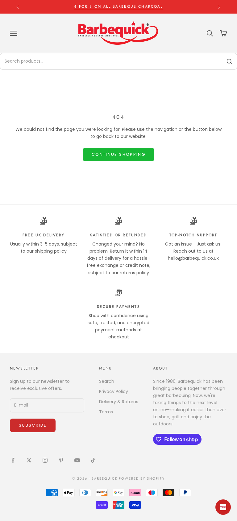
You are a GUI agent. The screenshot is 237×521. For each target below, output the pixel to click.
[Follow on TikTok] (93, 460)
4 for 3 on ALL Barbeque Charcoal (118, 5)
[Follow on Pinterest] (61, 460)
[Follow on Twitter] (29, 460)
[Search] (229, 61)
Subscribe (33, 425)
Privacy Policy (113, 391)
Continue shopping (118, 154)
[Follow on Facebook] (13, 460)
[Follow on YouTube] (77, 460)
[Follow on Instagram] (45, 460)
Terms (106, 412)
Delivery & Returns (118, 402)
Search (106, 381)
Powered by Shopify (142, 478)
